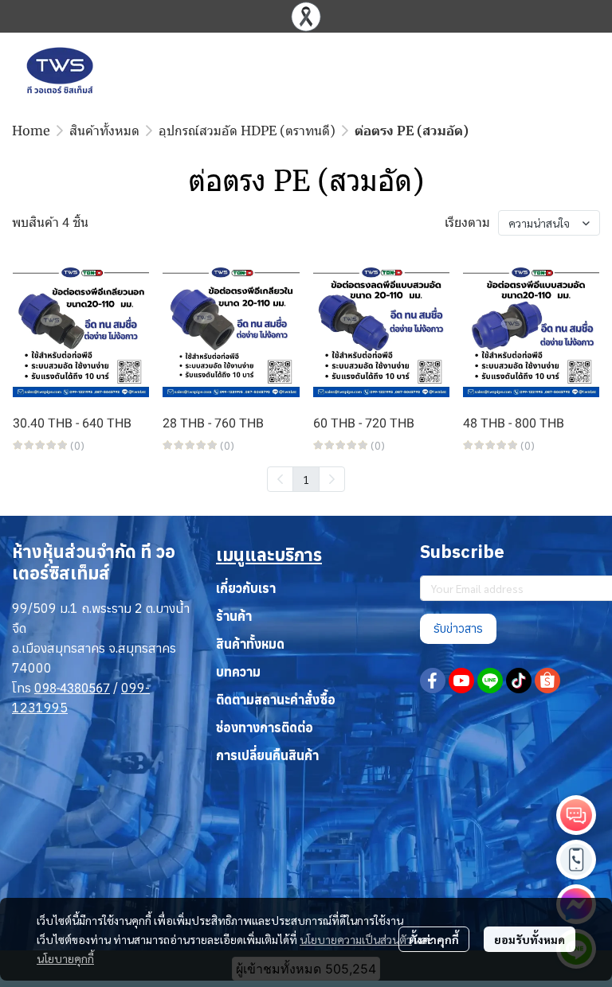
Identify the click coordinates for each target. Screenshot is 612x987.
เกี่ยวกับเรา (246, 588)
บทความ (238, 672)
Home (31, 130)
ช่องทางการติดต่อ (264, 727)
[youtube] (461, 680)
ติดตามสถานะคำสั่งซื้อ (275, 700)
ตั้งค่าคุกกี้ (434, 939)
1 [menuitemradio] (306, 479)
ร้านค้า (234, 616)
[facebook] (432, 680)
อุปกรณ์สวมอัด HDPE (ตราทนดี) (247, 130)
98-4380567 (76, 688)
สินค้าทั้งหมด (104, 130)
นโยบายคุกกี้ (65, 958)
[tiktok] (519, 680)
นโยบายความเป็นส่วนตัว (356, 939)
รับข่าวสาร (458, 628)
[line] (490, 680)
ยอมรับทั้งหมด (529, 939)
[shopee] (547, 680)
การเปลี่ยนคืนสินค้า (267, 755)
